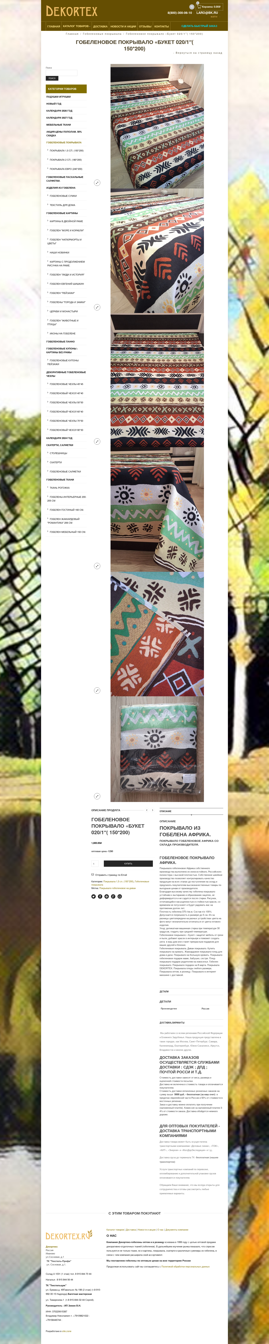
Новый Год (53, 103)
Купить (128, 863)
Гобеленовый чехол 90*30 (66, 429)
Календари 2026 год (59, 110)
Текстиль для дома (62, 205)
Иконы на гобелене (63, 333)
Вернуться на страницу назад (199, 52)
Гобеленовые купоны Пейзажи (63, 362)
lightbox (97, 183)
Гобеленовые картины (62, 213)
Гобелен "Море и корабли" (67, 230)
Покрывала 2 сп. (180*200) (66, 159)
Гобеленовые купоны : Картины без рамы (62, 350)
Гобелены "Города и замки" (67, 302)
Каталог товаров (76, 26)
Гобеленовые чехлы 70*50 (66, 420)
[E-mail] (120, 896)
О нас (160, 1229)
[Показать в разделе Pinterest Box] (106, 896)
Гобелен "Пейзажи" (62, 293)
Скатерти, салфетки (59, 445)
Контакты (161, 26)
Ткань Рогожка (60, 487)
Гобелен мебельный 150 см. (68, 531)
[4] (157, 379)
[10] (157, 748)
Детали (164, 991)
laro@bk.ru (207, 12)
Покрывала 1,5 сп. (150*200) (118, 881)
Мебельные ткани (58, 124)
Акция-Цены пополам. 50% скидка (64, 133)
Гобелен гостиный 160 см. (67, 509)
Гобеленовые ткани (60, 479)
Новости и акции (147, 1229)
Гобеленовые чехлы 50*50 (66, 402)
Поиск (49, 67)
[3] (157, 250)
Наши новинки (59, 252)
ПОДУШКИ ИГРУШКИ (58, 96)
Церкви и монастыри (64, 311)
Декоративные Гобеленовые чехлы (66, 374)
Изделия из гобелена (61, 187)
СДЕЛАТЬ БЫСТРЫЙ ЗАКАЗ (199, 26)
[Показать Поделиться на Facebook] (100, 896)
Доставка (100, 26)
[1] (157, 125)
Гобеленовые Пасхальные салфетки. (64, 178)
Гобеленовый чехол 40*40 (66, 393)
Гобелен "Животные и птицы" (62, 322)
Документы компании (176, 1229)
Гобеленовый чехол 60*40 (66, 411)
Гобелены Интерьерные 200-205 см (66, 498)
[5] (157, 509)
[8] (157, 633)
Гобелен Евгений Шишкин (67, 283)
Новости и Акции (123, 26)
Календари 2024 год (59, 438)
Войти (214, 16)
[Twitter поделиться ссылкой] (93, 896)
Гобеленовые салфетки (65, 471)
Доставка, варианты (172, 1022)
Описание (165, 811)
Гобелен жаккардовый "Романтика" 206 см (63, 520)
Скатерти (56, 462)
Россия (205, 1008)
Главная (53, 26)
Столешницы (58, 453)
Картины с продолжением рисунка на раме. (66, 263)
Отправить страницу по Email (111, 874)
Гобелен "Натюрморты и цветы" (64, 241)
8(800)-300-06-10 (180, 12)
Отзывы (145, 26)
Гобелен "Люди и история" (67, 274)
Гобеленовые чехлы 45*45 (66, 384)
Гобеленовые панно (60, 341)
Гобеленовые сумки (63, 195)
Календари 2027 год (59, 117)
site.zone (66, 1331)
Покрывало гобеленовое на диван (117, 888)
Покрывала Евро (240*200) (66, 168)
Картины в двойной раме (66, 221)
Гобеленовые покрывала (102, 33)
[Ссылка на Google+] (113, 896)
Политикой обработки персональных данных (185, 1266)
